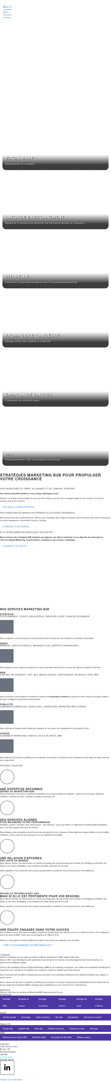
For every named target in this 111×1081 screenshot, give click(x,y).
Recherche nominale (93, 1017)
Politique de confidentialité (11, 1079)
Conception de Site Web (61, 1037)
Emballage (25, 1017)
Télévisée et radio (76, 1028)
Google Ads (8, 1028)
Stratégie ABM (6, 1002)
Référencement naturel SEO (15, 1037)
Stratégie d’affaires (99, 1002)
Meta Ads (39, 1028)
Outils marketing (43, 1017)
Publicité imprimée (56, 1028)
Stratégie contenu (62, 1002)
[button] (28, 945)
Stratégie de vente (81, 1002)
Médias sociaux (83, 1037)
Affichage (94, 1028)
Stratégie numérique (43, 1002)
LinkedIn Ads (23, 1028)
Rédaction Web (38, 1037)
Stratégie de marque (23, 1002)
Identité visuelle (9, 1017)
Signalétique (73, 1017)
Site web (59, 1017)
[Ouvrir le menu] (105, 12)
